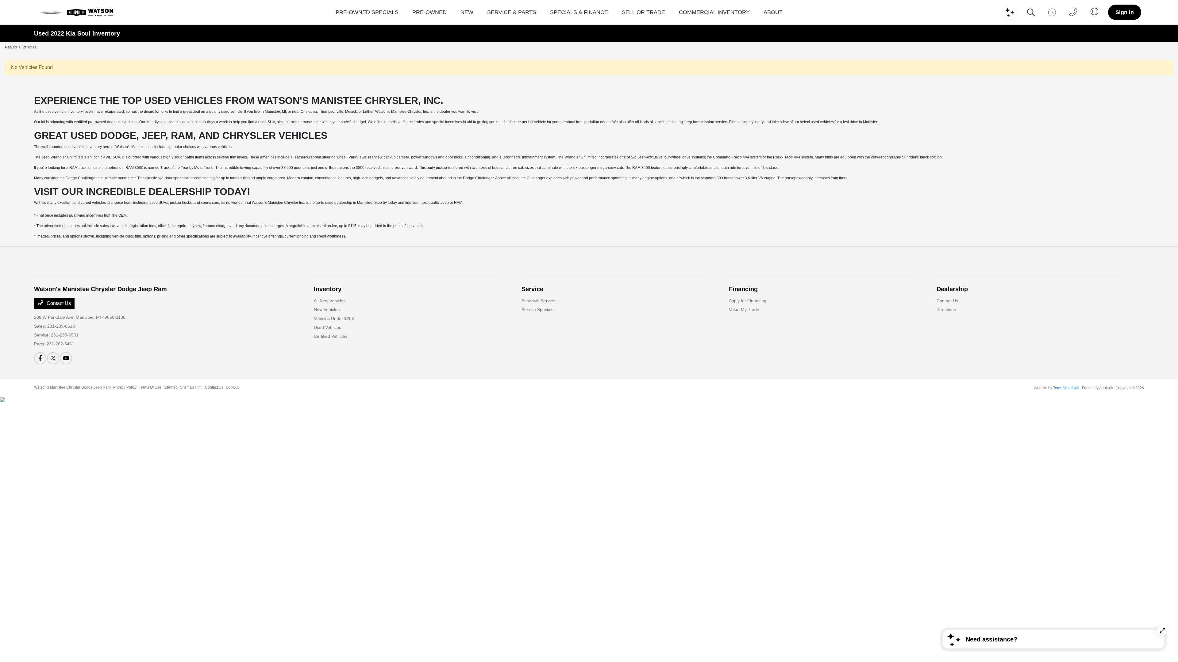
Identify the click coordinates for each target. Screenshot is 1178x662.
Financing (743, 289)
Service (532, 289)
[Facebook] (40, 358)
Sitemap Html (191, 387)
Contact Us (58, 303)
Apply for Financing (747, 300)
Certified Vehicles (330, 336)
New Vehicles (327, 309)
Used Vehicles (327, 327)
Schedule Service (538, 300)
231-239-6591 (65, 335)
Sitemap (171, 387)
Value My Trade (744, 309)
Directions (946, 309)
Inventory (327, 289)
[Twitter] (53, 358)
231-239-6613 (61, 326)
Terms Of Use (150, 387)
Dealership (952, 289)
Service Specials (537, 309)
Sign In (1124, 12)
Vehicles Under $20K (334, 318)
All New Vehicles (329, 300)
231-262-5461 (60, 343)
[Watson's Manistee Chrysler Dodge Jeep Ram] (76, 12)
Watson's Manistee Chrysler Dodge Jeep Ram (72, 387)
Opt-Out (232, 387)
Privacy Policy (125, 387)
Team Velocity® (1066, 388)
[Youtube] (66, 358)
